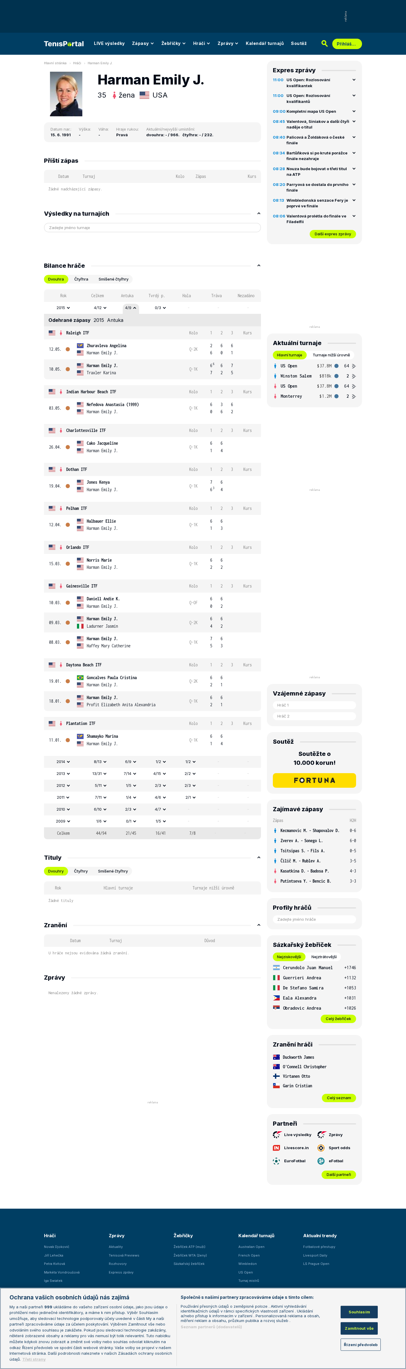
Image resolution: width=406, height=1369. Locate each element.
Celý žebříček (338, 1018)
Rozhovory (118, 1264)
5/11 (98, 785)
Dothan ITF (76, 469)
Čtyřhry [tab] (81, 871)
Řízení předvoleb (360, 1344)
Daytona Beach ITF (84, 664)
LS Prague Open (316, 1264)
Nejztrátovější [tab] (324, 956)
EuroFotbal (295, 1160)
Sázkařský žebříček (189, 1264)
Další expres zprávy (333, 233)
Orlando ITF (77, 547)
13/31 (97, 773)
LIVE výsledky (109, 43)
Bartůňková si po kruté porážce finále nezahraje (317, 156)
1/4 (128, 797)
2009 (60, 821)
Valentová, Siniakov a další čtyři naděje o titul (318, 124)
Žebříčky (171, 43)
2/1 (188, 797)
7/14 (127, 773)
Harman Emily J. (100, 63)
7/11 (98, 797)
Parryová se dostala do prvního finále (317, 187)
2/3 (158, 785)
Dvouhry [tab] (56, 871)
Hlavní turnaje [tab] (289, 355)
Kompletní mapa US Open (311, 111)
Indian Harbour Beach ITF (91, 391)
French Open (249, 1255)
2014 (60, 761)
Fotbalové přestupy (319, 1247)
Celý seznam (339, 1097)
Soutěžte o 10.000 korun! (315, 758)
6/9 (128, 761)
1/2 (158, 761)
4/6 (158, 797)
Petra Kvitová (54, 1264)
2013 (60, 773)
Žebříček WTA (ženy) (190, 1255)
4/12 (98, 307)
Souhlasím (359, 1312)
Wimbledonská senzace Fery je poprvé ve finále (317, 203)
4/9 (128, 307)
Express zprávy (121, 1272)
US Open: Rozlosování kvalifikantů (308, 98)
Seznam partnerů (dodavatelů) (211, 1326)
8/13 (98, 761)
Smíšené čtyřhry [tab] (113, 279)
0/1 (128, 821)
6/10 (98, 809)
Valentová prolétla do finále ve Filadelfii (316, 219)
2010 (60, 809)
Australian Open (251, 1247)
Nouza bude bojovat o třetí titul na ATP (317, 171)
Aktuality (116, 1247)
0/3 (158, 307)
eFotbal (336, 1160)
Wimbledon (247, 1264)
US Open (245, 1272)
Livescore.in (296, 1147)
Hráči (199, 43)
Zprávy (225, 43)
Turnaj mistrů (248, 1281)
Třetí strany (34, 1359)
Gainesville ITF (81, 585)
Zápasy (140, 43)
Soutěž (299, 43)
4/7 (158, 809)
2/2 (188, 773)
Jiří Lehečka (53, 1255)
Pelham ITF (76, 508)
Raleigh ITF (77, 332)
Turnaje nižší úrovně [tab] (331, 355)
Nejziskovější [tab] (289, 956)
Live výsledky (297, 1134)
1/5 (128, 785)
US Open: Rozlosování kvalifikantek (308, 82)
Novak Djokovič (56, 1247)
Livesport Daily (315, 1255)
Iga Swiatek (53, 1281)
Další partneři (339, 1174)
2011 (60, 797)
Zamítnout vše (359, 1328)
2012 (60, 785)
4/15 (157, 773)
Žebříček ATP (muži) (189, 1247)
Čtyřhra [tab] (81, 279)
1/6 (99, 821)
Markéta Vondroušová (62, 1272)
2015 (60, 307)
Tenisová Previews (124, 1255)
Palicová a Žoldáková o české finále (315, 140)
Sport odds (339, 1147)
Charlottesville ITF (86, 430)
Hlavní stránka (55, 63)
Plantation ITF (80, 723)
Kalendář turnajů (265, 43)
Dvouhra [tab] (56, 279)
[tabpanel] (152, 564)
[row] (152, 308)
